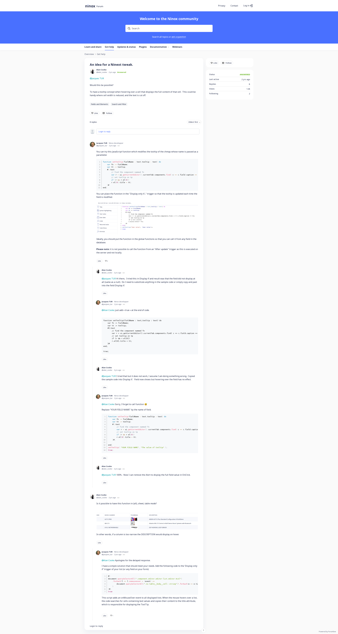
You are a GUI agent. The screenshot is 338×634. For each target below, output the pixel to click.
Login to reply (104, 131)
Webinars (177, 47)
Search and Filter (119, 104)
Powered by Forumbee (327, 632)
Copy (194, 161)
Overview (89, 54)
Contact (234, 5)
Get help (109, 47)
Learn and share (93, 47)
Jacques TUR (97, 78)
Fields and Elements (99, 104)
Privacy (221, 5)
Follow (109, 113)
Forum (99, 6)
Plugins (143, 47)
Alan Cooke (101, 69)
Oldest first (193, 122)
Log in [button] (246, 5)
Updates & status (126, 47)
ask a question (179, 36)
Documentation (158, 47)
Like (96, 113)
